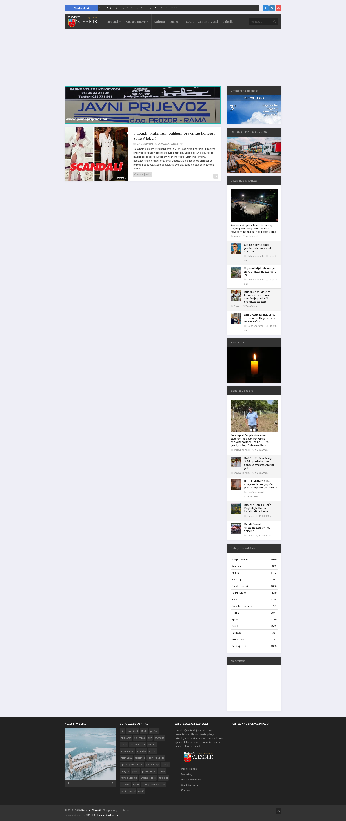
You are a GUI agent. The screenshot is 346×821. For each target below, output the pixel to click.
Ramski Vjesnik (91, 810)
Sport (190, 21)
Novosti (112, 21)
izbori (124, 744)
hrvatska (159, 737)
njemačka (126, 757)
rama (162, 771)
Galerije (227, 21)
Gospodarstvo (136, 21)
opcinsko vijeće (156, 757)
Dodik (144, 731)
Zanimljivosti (208, 21)
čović (141, 791)
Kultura (159, 21)
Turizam (175, 21)
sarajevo (125, 784)
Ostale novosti (145, 141)
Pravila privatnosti (191, 779)
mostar (152, 751)
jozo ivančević (137, 744)
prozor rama (149, 771)
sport (136, 784)
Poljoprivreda (254, 592)
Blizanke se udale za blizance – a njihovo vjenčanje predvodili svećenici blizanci (257, 297)
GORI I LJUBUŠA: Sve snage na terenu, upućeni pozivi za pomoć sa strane (260, 484)
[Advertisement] (173, 59)
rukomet (163, 777)
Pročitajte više (143, 172)
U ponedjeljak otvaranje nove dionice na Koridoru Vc (260, 271)
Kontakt (185, 790)
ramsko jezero (147, 777)
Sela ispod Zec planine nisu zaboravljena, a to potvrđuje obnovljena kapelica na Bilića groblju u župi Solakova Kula (250, 440)
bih (122, 731)
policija (165, 764)
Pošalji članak (189, 768)
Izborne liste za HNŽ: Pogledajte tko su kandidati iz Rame (257, 508)
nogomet (139, 757)
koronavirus (127, 751)
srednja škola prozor (153, 784)
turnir (124, 791)
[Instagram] (272, 8)
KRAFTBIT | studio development (102, 814)
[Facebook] (266, 8)
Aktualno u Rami (81, 8)
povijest (125, 771)
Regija (254, 612)
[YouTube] (278, 8)
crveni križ (132, 731)
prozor (135, 771)
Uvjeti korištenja (190, 785)
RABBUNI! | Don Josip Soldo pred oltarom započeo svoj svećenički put (259, 463)
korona (152, 744)
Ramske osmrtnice (254, 606)
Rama (237, 236)
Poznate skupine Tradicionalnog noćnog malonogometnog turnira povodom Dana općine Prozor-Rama (144, 8)
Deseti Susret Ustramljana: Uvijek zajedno (257, 527)
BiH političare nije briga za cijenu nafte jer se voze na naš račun (260, 318)
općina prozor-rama (132, 764)
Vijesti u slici (254, 639)
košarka (141, 751)
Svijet (237, 306)
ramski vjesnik (129, 777)
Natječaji (254, 579)
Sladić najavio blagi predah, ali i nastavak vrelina (258, 248)
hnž (150, 737)
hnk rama (139, 737)
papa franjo (152, 764)
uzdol (132, 791)
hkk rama (126, 737)
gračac (154, 731)
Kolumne (254, 566)
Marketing (186, 774)
